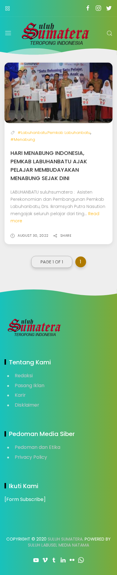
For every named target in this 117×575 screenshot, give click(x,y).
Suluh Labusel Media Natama (58, 545)
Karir (20, 395)
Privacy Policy (31, 457)
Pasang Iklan (29, 385)
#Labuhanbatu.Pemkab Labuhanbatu (54, 132)
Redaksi (24, 375)
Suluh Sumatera (65, 539)
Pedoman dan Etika (37, 447)
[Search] (109, 33)
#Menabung (22, 139)
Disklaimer (27, 405)
